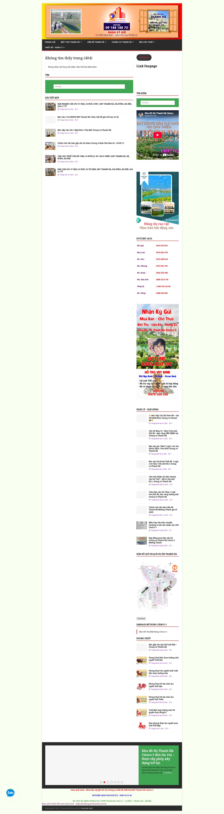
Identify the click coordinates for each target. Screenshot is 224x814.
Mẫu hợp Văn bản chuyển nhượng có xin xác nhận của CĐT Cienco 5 (164, 524)
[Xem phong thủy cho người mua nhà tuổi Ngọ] (141, 728)
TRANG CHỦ (50, 42)
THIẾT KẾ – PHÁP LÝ (53, 47)
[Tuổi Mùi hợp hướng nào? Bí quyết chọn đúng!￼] (141, 715)
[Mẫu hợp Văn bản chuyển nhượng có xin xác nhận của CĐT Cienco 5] (141, 527)
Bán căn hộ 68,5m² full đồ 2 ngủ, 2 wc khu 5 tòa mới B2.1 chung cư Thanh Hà (164, 463)
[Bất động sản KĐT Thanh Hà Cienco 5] (112, 37)
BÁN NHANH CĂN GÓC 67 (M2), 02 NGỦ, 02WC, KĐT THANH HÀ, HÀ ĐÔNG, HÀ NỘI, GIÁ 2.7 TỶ (95, 105)
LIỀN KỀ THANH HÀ (95, 42)
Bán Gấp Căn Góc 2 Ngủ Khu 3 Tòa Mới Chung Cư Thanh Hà (84, 130)
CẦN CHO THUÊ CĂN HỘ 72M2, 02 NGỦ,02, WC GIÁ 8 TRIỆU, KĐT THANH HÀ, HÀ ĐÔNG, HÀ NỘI (93, 157)
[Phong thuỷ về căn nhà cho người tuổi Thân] (141, 702)
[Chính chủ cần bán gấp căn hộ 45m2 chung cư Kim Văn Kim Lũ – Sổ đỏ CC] (50, 148)
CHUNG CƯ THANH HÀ (122, 42)
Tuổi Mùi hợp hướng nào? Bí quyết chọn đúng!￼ (162, 711)
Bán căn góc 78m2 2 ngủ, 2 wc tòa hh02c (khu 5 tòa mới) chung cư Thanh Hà (164, 448)
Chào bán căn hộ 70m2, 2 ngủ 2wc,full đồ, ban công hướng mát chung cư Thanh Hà (163, 494)
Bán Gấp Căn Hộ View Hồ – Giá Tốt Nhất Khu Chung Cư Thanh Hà (164, 417)
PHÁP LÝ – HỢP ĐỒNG (147, 409)
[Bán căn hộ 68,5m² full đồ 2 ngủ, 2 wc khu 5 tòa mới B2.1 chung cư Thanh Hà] (141, 466)
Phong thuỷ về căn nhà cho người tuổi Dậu (161, 685)
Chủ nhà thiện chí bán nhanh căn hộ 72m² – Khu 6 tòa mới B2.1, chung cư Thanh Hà (162, 479)
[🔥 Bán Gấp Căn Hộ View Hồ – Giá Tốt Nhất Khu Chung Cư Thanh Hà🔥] (141, 420)
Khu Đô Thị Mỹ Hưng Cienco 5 (153, 631)
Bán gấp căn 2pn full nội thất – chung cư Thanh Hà (163, 645)
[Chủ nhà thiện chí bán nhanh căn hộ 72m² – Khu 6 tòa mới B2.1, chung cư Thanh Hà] (141, 482)
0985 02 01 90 (126, 795)
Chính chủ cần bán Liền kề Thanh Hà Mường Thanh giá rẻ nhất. (163, 509)
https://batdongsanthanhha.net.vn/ (91, 803)
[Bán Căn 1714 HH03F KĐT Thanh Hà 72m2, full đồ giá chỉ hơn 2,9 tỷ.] (50, 122)
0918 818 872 (112, 795)
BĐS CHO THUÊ (146, 42)
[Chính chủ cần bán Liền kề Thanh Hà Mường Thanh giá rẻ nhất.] (141, 512)
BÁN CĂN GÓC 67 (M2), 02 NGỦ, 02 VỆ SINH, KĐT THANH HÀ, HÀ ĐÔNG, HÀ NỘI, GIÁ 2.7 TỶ (95, 170)
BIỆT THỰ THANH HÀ (70, 42)
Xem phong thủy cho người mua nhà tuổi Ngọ (163, 724)
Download (141, 618)
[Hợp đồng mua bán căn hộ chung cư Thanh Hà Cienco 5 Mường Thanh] (141, 543)
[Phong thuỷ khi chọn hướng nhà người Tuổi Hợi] (141, 663)
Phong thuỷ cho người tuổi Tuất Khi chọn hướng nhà (163, 671)
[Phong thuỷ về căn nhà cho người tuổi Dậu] (141, 689)
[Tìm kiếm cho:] (89, 86)
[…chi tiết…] (167, 773)
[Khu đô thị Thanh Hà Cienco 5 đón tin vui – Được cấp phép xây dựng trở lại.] (112, 765)
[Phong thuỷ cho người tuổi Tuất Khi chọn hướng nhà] (141, 676)
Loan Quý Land (86, 808)
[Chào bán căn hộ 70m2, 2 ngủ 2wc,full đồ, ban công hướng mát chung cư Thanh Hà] (141, 497)
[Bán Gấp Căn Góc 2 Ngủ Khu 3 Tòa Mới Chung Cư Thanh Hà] (50, 135)
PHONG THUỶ (143, 638)
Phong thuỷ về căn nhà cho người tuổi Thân (161, 698)
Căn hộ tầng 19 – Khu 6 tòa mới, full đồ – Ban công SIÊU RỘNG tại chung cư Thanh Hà (163, 433)
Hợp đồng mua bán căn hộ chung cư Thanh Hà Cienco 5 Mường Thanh (162, 540)
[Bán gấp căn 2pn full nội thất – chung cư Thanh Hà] (141, 649)
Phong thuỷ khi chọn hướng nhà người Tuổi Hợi (164, 658)
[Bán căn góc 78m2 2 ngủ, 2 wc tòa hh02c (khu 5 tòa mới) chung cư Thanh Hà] (141, 451)
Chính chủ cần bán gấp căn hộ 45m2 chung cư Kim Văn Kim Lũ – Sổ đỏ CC (91, 143)
